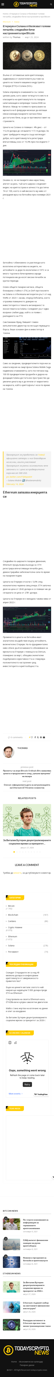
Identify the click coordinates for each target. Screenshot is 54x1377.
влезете (17, 872)
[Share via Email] (44, 737)
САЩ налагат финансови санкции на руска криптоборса (35, 1243)
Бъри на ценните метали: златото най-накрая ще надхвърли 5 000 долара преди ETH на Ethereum (26, 990)
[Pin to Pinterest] (41, 737)
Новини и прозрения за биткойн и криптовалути (35, 1259)
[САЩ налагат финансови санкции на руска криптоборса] (11, 1244)
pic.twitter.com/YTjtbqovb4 (19, 476)
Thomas (16, 37)
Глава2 (41, 454)
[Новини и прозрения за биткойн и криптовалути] (11, 1262)
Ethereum (12, 936)
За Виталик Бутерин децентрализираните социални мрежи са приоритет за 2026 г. (26, 1019)
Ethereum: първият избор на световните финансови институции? (36, 1306)
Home (5, 13)
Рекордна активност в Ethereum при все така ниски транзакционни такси (37, 1323)
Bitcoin (11, 905)
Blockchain (28, 914)
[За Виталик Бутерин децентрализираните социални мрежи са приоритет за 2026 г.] (27, 820)
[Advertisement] (27, 229)
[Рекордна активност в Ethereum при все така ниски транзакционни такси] (11, 1325)
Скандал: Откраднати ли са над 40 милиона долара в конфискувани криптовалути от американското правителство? (22, 976)
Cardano (28, 921)
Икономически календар (31, 1361)
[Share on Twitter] (38, 737)
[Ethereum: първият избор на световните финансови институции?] (11, 1307)
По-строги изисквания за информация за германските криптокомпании (35, 1224)
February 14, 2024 (14, 484)
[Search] (51, 4)
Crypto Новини (15, 927)
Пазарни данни (27, 1365)
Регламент (28, 951)
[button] (5, 828)
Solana (28, 945)
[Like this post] (32, 737)
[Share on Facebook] (35, 737)
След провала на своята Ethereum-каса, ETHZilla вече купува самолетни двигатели (27, 1000)
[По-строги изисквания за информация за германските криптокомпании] (11, 1224)
